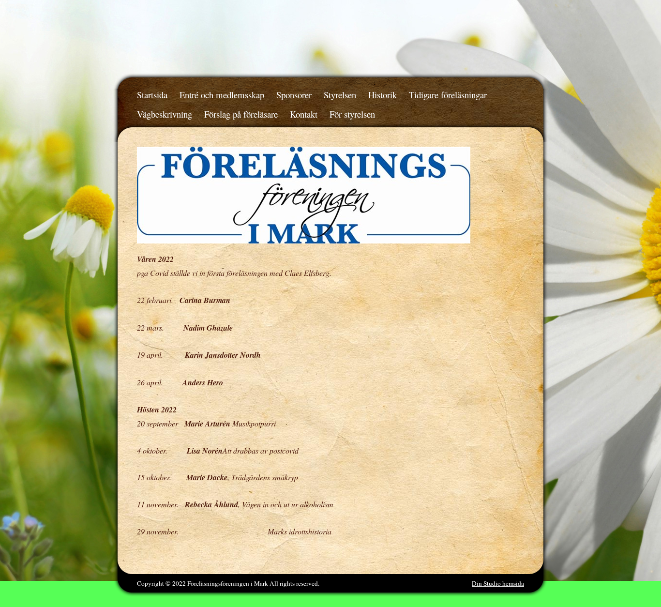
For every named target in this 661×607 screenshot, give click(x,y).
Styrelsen (340, 95)
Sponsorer (294, 95)
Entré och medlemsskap (222, 95)
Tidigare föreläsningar (448, 95)
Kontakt (303, 114)
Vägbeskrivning (164, 114)
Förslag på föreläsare (241, 114)
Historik (382, 95)
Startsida (152, 95)
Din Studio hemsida (498, 583)
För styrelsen (352, 114)
